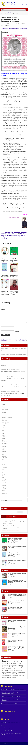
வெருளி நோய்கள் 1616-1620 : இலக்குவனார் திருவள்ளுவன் (15, 608)
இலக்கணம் (4, 414)
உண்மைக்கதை (4, 420)
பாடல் (3, 469)
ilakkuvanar (22, 233)
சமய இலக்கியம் (4, 443)
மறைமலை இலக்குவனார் (16, 670)
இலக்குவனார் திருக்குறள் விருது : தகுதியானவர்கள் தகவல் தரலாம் (13, 520)
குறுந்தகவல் (4, 440)
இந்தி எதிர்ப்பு (4, 412)
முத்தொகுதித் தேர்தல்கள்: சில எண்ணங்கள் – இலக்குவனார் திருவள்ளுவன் (13, 354)
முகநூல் (3, 483)
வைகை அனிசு (20, 667)
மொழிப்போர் (4, 487)
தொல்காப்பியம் (4, 457)
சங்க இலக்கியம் (4, 441)
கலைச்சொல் (4, 675)
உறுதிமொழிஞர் (4, 423)
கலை (3, 430)
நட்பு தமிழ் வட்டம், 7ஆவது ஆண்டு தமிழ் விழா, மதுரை (5, 293)
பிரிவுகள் (15, 516)
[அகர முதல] (14, 5)
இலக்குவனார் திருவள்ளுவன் (8, 23)
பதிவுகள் (3, 516)
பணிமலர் (3, 464)
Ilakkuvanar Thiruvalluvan (6, 235)
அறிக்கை (3, 404)
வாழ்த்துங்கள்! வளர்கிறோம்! (6, 730)
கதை (3, 427)
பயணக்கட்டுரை (4, 467)
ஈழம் (2, 419)
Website (17, 331)
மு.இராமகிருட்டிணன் (5, 482)
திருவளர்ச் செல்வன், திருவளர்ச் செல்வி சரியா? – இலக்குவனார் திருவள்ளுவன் (14, 294)
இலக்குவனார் (10, 12)
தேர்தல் (3, 454)
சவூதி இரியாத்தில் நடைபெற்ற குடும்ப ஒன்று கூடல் (6, 340)
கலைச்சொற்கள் (4, 432)
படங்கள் (3, 462)
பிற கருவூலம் (4, 474)
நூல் (3, 663)
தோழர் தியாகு (10, 675)
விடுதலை (20, 237)
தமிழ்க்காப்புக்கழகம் (6, 672)
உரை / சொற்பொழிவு (5, 422)
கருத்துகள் (9, 516)
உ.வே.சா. (23, 672)
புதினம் (3, 475)
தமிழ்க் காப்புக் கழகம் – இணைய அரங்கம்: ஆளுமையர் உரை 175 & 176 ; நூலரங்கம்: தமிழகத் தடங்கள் (13, 522)
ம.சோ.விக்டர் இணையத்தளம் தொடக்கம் (8, 728)
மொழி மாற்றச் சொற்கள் (16, 672)
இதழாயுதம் (15, 235)
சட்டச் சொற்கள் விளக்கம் (11, 673)
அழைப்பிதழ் (4, 407)
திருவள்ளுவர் (5, 668)
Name (17, 325)
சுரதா (20, 675)
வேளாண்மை (4, 495)
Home (6, 12)
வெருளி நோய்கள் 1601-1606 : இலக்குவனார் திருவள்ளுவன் (10, 384)
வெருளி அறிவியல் (5, 491)
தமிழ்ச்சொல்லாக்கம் (15, 668)
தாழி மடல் (20, 665)
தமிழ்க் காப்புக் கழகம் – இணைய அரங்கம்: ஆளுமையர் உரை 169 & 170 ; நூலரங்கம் (17, 581)
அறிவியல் (3, 406)
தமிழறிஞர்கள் (7, 233)
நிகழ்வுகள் (3, 461)
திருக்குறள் (13, 233)
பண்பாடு (3, 466)
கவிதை (2, 233)
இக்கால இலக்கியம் (5, 409)
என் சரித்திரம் (16, 675)
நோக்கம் (2, 725)
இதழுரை (3, 410)
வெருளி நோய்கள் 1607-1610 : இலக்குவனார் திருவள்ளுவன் (10, 376)
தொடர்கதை (4, 456)
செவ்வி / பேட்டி (4, 446)
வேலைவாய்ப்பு (4, 493)
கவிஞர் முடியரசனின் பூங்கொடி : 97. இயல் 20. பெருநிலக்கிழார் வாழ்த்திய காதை (16, 648)
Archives (2, 499)
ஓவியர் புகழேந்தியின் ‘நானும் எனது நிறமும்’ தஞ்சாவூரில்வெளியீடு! (21, 340)
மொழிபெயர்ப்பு (4, 485)
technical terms (20, 673)
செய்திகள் (3, 444)
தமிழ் (9, 668)
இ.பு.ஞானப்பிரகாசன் (6, 670)
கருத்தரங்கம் (4, 428)
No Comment (5, 25)
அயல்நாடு (3, 402)
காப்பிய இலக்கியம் (5, 436)
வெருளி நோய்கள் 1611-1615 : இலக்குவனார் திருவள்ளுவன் (10, 369)
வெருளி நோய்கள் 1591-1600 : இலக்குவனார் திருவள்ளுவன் (10, 391)
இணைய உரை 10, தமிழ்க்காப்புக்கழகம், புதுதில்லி (14, 277)
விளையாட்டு (4, 488)
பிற (2, 472)
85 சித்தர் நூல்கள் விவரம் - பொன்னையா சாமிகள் (9, 722)
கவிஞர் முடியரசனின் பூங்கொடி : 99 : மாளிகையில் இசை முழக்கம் (16, 634)
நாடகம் (3, 459)
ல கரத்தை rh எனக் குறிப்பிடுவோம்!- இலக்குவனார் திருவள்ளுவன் (16, 601)
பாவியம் (3, 470)
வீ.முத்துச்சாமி (4, 238)
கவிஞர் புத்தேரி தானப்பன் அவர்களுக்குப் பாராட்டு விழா (11, 525)
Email (16, 328)
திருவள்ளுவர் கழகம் (5, 237)
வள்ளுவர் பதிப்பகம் (14, 237)
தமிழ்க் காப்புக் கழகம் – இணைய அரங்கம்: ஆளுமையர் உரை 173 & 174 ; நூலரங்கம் (17, 554)
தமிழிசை (3, 449)
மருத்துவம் (4, 480)
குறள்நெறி (3, 438)
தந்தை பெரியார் (21, 235)
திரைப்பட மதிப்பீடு (5, 453)
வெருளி (3, 490)
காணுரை (3, 435)
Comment (3, 309)
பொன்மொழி (4, 479)
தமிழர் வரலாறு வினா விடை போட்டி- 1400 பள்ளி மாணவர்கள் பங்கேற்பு (11, 734)
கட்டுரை (25, 232)
